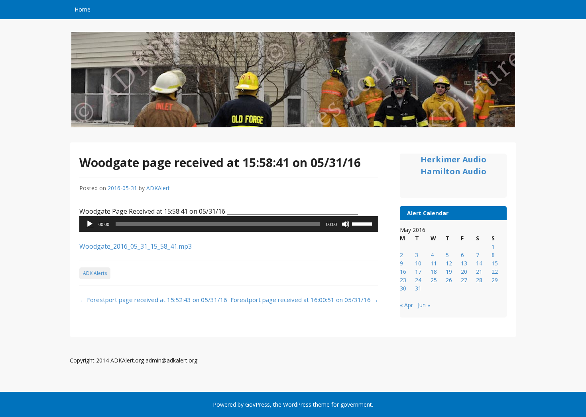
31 (418, 288)
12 (449, 263)
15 (495, 263)
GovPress (257, 404)
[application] (228, 224)
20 (464, 271)
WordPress (297, 404)
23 (403, 280)
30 (403, 288)
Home (82, 9)
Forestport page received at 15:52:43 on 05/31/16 (153, 300)
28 (479, 280)
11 (434, 263)
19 (449, 271)
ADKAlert (158, 188)
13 (464, 263)
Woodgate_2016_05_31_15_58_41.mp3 (135, 246)
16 (403, 271)
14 (479, 263)
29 (495, 280)
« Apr (406, 305)
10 (418, 263)
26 (449, 280)
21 (479, 271)
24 (418, 280)
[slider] (363, 223)
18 (434, 271)
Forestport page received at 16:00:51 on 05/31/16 (304, 300)
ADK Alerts (95, 273)
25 (434, 280)
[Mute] (346, 224)
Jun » (424, 305)
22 (495, 271)
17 (418, 271)
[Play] (90, 224)
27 (464, 280)
